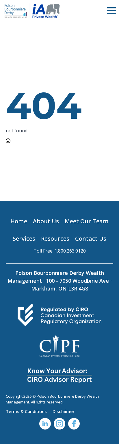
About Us (46, 221)
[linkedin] (45, 424)
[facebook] (74, 424)
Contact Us (90, 238)
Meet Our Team (87, 221)
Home (18, 221)
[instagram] (59, 424)
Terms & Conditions (26, 411)
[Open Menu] (111, 10)
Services (24, 238)
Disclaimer (64, 411)
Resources (55, 238)
